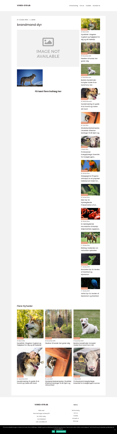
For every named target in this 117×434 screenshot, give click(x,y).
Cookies (88, 6)
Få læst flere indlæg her (48, 91)
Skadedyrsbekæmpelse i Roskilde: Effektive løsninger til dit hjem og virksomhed (90, 130)
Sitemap (75, 421)
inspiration (84, 29)
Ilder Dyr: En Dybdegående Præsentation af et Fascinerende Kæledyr (89, 202)
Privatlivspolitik (61, 431)
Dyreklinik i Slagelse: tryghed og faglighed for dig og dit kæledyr (90, 37)
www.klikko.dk (43, 422)
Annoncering (73, 6)
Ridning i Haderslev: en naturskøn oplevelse (89, 249)
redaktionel (84, 171)
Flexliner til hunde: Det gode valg (89, 59)
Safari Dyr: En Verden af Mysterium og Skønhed (90, 294)
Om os (82, 6)
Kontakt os (96, 6)
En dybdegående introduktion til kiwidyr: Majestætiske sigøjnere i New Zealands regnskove (90, 226)
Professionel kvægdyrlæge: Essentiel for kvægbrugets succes (90, 154)
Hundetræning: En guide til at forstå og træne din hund (90, 106)
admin (33, 19)
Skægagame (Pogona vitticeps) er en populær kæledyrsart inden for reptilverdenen (90, 178)
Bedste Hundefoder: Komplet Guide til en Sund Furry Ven (89, 82)
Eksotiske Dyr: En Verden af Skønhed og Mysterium (90, 271)
